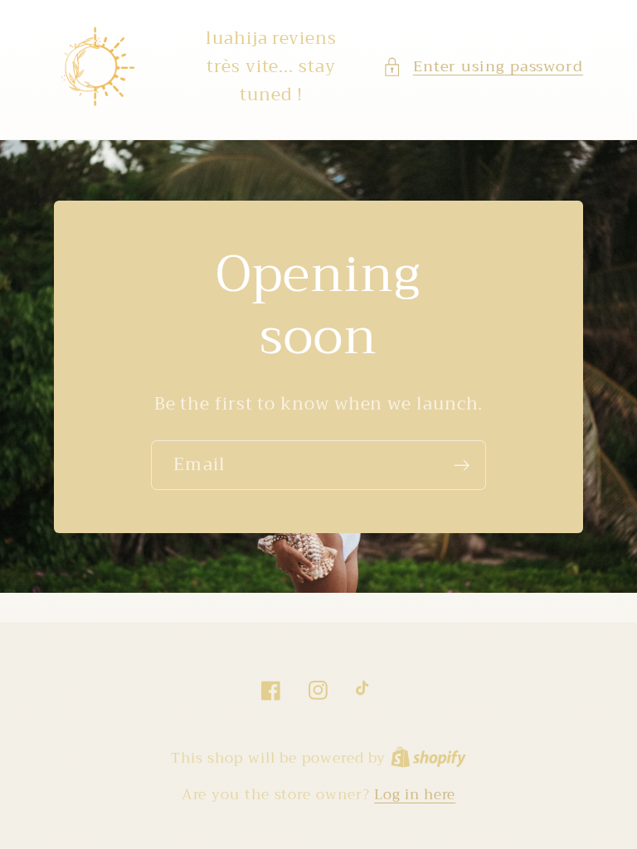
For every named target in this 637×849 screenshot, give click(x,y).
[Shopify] (428, 758)
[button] (482, 67)
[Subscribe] (461, 465)
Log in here (414, 794)
